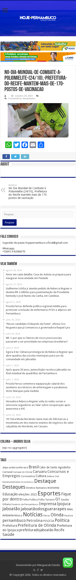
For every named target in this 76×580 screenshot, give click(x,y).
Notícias (33, 514)
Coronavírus (28, 476)
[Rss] (34, 570)
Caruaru (40, 471)
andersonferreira (18, 467)
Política (62, 520)
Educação (10, 494)
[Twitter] (41, 570)
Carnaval (7, 471)
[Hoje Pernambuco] (38, 18)
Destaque (45, 481)
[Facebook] (38, 570)
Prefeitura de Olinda (37, 525)
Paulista (68, 515)
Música (18, 515)
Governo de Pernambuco (25, 504)
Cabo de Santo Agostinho (55, 467)
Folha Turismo (46, 499)
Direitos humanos (36, 487)
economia (53, 487)
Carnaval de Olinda (22, 472)
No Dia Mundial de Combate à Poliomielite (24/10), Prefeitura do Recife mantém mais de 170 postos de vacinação (28, 192)
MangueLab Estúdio (48, 565)
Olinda (57, 514)
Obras (46, 515)
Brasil (34, 467)
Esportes (49, 493)
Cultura (41, 476)
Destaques (13, 487)
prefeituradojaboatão (36, 530)
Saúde (8, 534)
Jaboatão (11, 508)
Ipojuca (64, 504)
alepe (5, 467)
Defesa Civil (53, 476)
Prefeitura (9, 526)
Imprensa (47, 504)
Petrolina (34, 520)
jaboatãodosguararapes (43, 508)
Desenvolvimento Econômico (18, 482)
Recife (59, 530)
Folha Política (30, 499)
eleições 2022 (27, 494)
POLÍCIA (48, 520)
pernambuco (14, 520)
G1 (57, 499)
